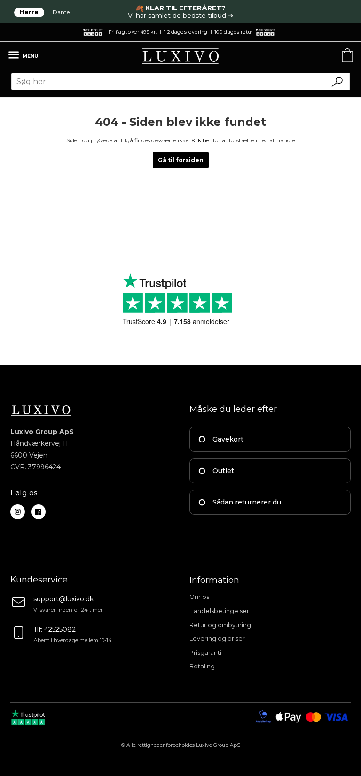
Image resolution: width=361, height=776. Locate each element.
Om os (199, 596)
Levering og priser (217, 638)
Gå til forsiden (181, 159)
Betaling (202, 666)
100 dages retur (233, 32)
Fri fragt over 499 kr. (133, 32)
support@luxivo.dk (63, 599)
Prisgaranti (205, 652)
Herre (29, 12)
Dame (61, 12)
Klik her (201, 140)
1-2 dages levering (185, 32)
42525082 (60, 629)
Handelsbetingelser (219, 610)
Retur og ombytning (220, 625)
